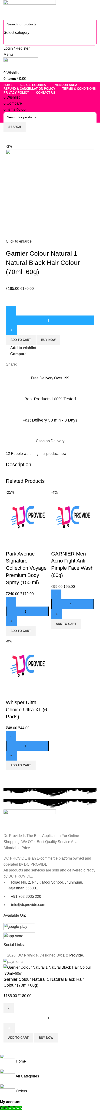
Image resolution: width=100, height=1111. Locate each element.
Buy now (48, 340)
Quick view (24, 544)
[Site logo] (29, 9)
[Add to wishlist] (37, 544)
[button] (21, 631)
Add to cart (20, 340)
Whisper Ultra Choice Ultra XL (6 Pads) (26, 710)
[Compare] (11, 544)
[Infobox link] (50, 377)
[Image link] (29, 819)
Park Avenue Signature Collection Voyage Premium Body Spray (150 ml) (26, 568)
